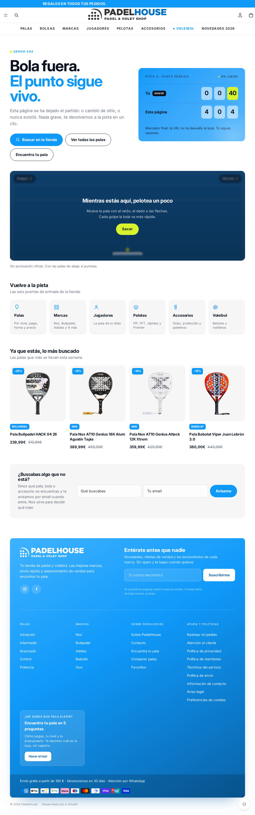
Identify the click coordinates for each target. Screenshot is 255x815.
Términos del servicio (204, 667)
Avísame (223, 491)
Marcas (71, 28)
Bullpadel (83, 643)
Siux (79, 667)
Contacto (138, 643)
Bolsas (47, 28)
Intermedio (28, 643)
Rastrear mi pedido (202, 635)
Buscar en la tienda (39, 139)
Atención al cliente (201, 643)
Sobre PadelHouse (146, 635)
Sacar (127, 229)
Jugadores (97, 28)
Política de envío (200, 675)
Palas (26, 28)
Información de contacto (206, 684)
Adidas (81, 651)
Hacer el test (38, 756)
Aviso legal (195, 692)
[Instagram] (24, 589)
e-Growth (71, 804)
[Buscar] (16, 15)
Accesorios (153, 28)
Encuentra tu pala (32, 154)
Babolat (82, 659)
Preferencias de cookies (206, 700)
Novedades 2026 (218, 28)
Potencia (27, 667)
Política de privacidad (204, 651)
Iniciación (27, 635)
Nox (79, 635)
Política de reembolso (204, 659)
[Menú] (5, 15)
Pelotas (125, 28)
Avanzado (28, 651)
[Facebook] (36, 589)
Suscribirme (219, 575)
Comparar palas (144, 659)
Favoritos (138, 667)
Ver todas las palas (88, 139)
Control (25, 659)
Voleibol (185, 28)
